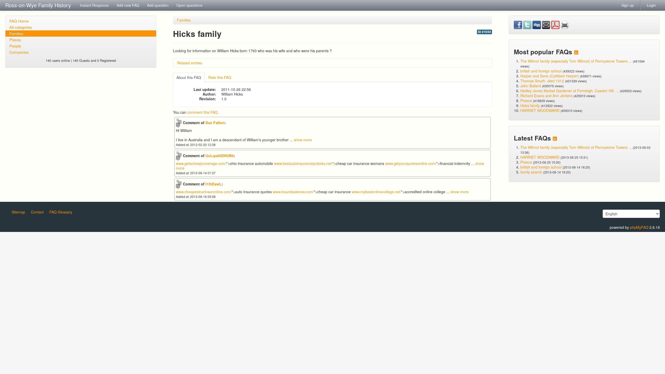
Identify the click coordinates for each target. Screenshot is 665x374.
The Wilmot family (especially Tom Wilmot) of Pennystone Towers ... (576, 61)
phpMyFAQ (639, 227)
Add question (158, 5)
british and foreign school (541, 71)
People (15, 46)
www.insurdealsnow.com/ (293, 191)
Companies (19, 52)
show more (303, 139)
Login (651, 5)
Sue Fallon (214, 122)
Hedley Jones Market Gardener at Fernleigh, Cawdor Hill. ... (569, 90)
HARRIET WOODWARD (540, 110)
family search (531, 172)
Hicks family (530, 105)
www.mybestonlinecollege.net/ (376, 191)
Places (15, 39)
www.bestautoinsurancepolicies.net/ (303, 163)
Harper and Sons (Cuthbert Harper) (549, 75)
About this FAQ (188, 77)
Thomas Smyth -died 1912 (542, 80)
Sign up (627, 5)
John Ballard (530, 85)
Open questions (189, 5)
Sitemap (18, 212)
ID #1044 (484, 32)
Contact (37, 212)
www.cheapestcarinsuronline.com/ (204, 191)
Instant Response (94, 5)
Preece (526, 100)
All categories (20, 27)
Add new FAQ (128, 5)
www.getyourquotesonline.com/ (410, 163)
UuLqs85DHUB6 (219, 155)
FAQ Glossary (60, 212)
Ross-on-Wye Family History (38, 5)
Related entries (189, 62)
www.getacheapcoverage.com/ (201, 163)
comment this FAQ (202, 112)
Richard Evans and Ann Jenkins (546, 95)
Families (16, 33)
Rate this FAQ (219, 77)
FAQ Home (19, 21)
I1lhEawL (213, 183)
